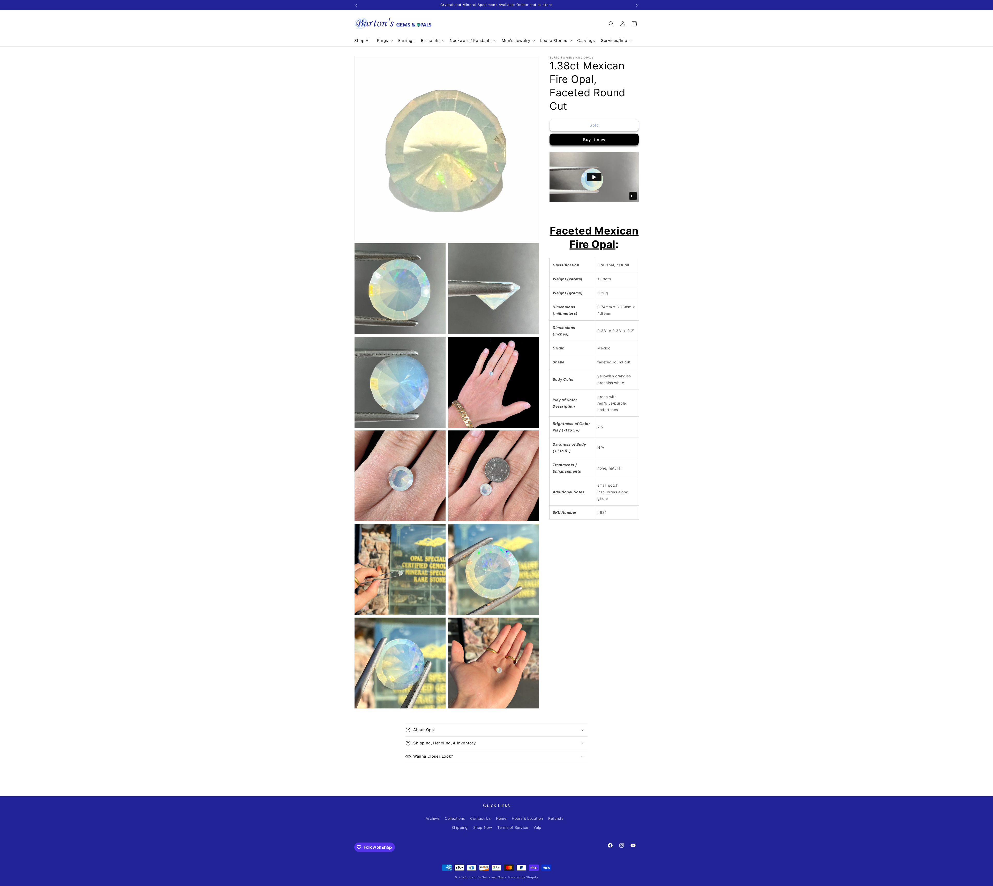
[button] (384, 40)
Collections (455, 818)
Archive (432, 818)
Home (501, 818)
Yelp (537, 827)
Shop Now (482, 827)
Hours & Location (527, 818)
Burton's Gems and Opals (487, 877)
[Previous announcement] (356, 5)
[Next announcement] (637, 5)
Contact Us (480, 818)
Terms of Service (512, 827)
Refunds (555, 818)
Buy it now (594, 139)
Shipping (460, 827)
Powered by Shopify (522, 877)
